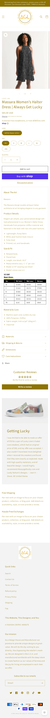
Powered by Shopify (33, 713)
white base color (12, 133)
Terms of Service (12, 585)
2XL (6, 149)
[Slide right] (30, 93)
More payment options (25, 182)
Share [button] (7, 363)
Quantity (5, 155)
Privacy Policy (10, 597)
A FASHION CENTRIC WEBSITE (17, 625)
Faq (6, 608)
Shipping (4, 116)
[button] (3, 17)
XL (37, 143)
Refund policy (11, 591)
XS (6, 143)
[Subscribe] (42, 683)
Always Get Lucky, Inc (21, 713)
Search (8, 573)
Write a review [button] (25, 386)
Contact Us (9, 579)
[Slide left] (19, 93)
